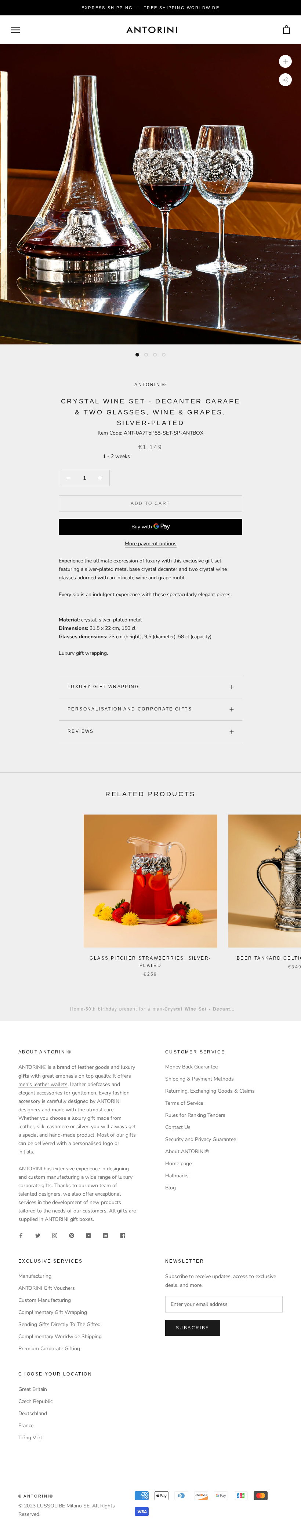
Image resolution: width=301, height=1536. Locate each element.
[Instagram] (54, 1235)
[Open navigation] (15, 30)
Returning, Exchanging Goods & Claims (210, 1091)
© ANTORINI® (35, 1496)
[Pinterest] (71, 1235)
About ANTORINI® (187, 1151)
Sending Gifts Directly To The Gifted (59, 1324)
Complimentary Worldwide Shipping (60, 1336)
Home (77, 1008)
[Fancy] (122, 1235)
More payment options (151, 543)
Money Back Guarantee (191, 1066)
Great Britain (32, 1389)
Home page (178, 1163)
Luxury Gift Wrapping (103, 686)
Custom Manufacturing (44, 1300)
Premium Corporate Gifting (49, 1348)
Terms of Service (184, 1103)
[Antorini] (151, 29)
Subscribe (193, 1327)
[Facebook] (20, 1235)
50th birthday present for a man (124, 1008)
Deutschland (32, 1413)
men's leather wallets (43, 1084)
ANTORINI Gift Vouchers (46, 1288)
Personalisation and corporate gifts (130, 709)
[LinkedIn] (105, 1235)
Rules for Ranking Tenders (195, 1115)
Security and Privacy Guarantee (200, 1139)
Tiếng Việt (30, 1437)
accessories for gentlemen (65, 1092)
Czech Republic (35, 1401)
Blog (170, 1187)
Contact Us (178, 1127)
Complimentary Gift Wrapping (52, 1312)
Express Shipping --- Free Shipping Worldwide (150, 7)
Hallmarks (177, 1175)
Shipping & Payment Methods (199, 1078)
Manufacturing (34, 1276)
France (25, 1425)
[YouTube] (88, 1235)
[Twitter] (37, 1235)
